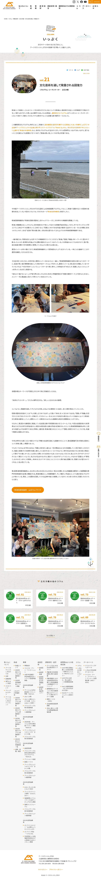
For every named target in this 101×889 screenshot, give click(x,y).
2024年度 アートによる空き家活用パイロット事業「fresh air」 (30, 724)
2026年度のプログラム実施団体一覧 (18, 674)
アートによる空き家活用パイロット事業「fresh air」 (30, 692)
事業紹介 (27, 665)
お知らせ (95, 7)
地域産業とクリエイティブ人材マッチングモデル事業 (30, 800)
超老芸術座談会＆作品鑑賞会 (41, 680)
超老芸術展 (27, 748)
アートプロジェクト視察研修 (30, 711)
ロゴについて (8, 687)
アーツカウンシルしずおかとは (8, 670)
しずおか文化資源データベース (90, 671)
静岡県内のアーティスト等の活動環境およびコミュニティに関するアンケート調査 (52, 692)
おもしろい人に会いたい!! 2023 (30, 788)
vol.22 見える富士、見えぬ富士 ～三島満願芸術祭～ (67, 681)
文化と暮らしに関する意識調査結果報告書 (52, 710)
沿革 (7, 676)
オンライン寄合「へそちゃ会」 (29, 832)
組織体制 (8, 679)
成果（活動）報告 (18, 750)
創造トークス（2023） (51, 700)
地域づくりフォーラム (30, 805)
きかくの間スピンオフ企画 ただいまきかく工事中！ (30, 701)
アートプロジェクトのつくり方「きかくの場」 (30, 732)
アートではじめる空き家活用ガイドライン (52, 667)
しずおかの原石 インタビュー (79, 672)
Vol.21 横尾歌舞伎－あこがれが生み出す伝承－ (67, 688)
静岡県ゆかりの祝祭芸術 (67, 7)
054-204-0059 (46, 864)
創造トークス (28, 762)
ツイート (71, 70)
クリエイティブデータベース (90, 666)
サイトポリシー (42, 869)
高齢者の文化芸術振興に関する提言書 (52, 674)
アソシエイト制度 (30, 759)
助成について (18, 666)
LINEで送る (86, 70)
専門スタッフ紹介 (8, 682)
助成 (31, 7)
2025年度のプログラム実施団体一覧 (18, 701)
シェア (78, 70)
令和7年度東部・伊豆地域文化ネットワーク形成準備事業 (30, 677)
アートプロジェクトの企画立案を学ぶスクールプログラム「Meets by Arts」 (41, 127)
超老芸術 (41, 668)
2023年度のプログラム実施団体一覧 (18, 722)
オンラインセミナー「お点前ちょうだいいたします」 (30, 827)
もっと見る (50, 635)
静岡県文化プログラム (59, 113)
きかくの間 (27, 696)
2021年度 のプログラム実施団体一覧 (18, 743)
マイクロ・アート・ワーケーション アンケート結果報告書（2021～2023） (91, 678)
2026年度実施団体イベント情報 (18, 683)
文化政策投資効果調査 (52, 704)
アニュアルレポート (8, 692)
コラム (79, 665)
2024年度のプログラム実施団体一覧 (18, 712)
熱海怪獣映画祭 (53, 211)
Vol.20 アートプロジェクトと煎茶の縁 (67, 695)
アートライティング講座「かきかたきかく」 (30, 793)
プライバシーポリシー (56, 869)
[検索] (90, 2)
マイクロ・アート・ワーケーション (30, 670)
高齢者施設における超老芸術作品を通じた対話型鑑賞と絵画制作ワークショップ (52, 682)
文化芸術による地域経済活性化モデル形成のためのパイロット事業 (30, 839)
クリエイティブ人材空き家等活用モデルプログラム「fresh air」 (30, 753)
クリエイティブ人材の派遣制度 (30, 706)
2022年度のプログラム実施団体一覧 (18, 732)
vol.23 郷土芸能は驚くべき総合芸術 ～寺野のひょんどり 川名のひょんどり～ (68, 671)
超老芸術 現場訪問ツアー (41, 690)
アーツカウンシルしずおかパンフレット (8, 700)
